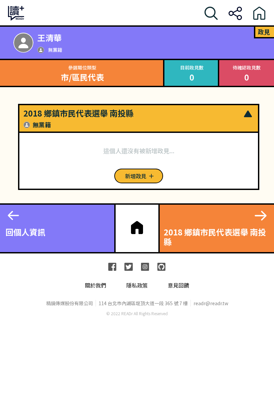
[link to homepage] (137, 227)
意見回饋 (178, 285)
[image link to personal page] (23, 43)
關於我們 (95, 285)
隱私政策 (137, 285)
